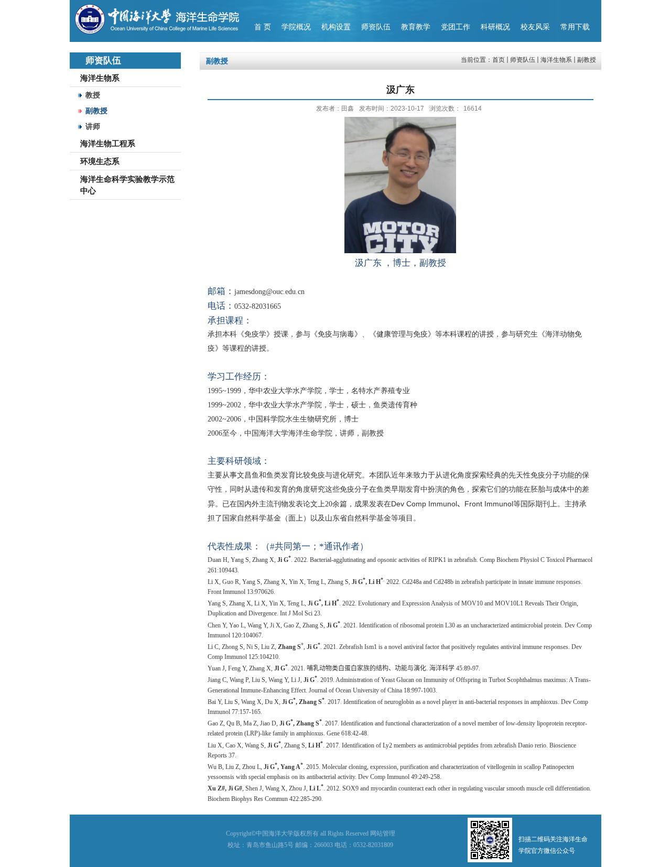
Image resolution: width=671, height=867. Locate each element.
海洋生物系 (556, 59)
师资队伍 (522, 59)
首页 (498, 59)
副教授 (586, 59)
